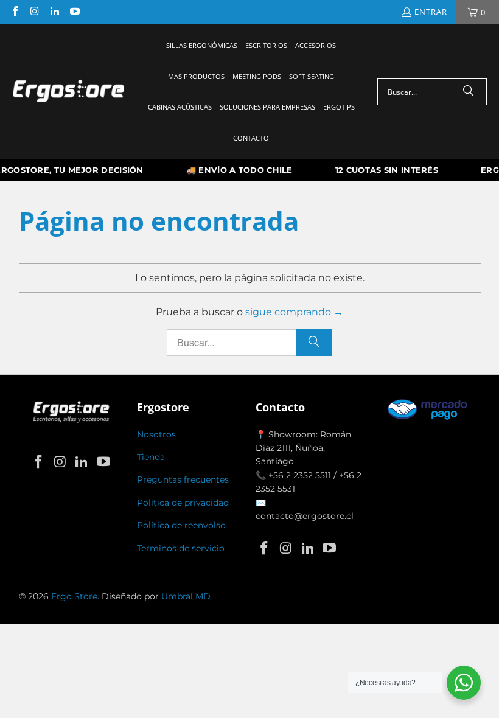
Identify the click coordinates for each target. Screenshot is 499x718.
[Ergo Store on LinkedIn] (54, 12)
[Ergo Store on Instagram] (34, 12)
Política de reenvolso (181, 525)
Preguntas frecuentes (183, 479)
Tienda (151, 456)
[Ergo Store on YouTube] (73, 12)
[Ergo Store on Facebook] (14, 12)
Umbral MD (186, 596)
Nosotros (156, 434)
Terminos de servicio (181, 548)
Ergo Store (74, 596)
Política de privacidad (183, 502)
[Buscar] (468, 91)
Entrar (430, 11)
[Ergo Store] (68, 92)
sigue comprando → (294, 312)
